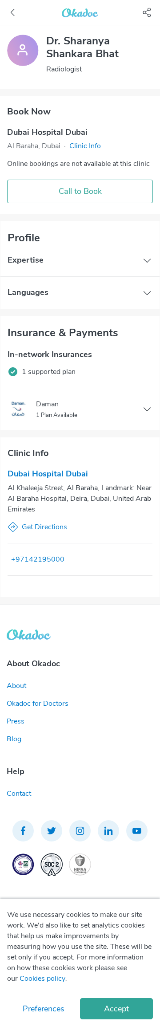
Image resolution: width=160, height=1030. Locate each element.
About (16, 686)
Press (15, 721)
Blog (14, 739)
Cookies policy (42, 978)
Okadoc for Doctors (37, 703)
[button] (85, 146)
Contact (19, 793)
